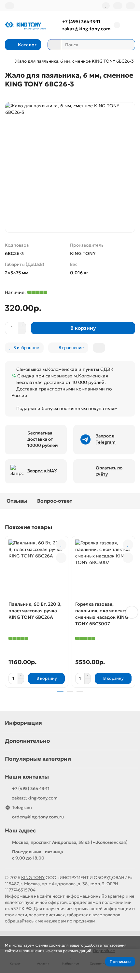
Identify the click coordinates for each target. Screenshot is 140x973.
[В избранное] (61, 545)
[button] (8, 612)
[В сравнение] (61, 558)
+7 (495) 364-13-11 (81, 21)
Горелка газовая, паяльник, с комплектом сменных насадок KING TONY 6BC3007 (103, 614)
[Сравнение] (117, 5)
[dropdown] (9, 5)
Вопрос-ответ (54, 501)
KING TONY (83, 253)
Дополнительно (27, 740)
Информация (23, 723)
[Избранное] (106, 5)
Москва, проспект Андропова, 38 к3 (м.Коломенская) (70, 842)
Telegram (22, 807)
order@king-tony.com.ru (38, 817)
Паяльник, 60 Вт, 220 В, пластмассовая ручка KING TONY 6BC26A (35, 610)
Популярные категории (38, 758)
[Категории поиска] (54, 44)
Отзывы (17, 501)
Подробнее (104, 950)
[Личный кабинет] (130, 5)
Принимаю (120, 961)
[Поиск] (128, 44)
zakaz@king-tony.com (86, 29)
